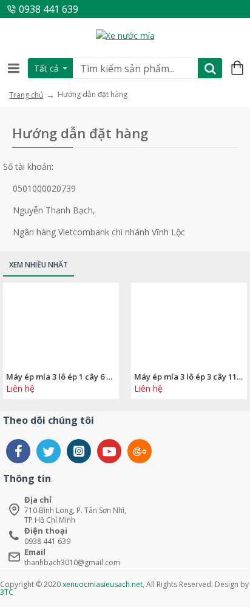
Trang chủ (26, 95)
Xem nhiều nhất (38, 265)
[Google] (139, 451)
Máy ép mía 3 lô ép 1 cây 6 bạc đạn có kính (61, 377)
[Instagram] (79, 451)
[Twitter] (48, 451)
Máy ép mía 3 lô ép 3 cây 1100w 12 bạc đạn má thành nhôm (189, 377)
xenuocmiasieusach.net (102, 584)
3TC (6, 592)
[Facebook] (18, 451)
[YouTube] (109, 451)
